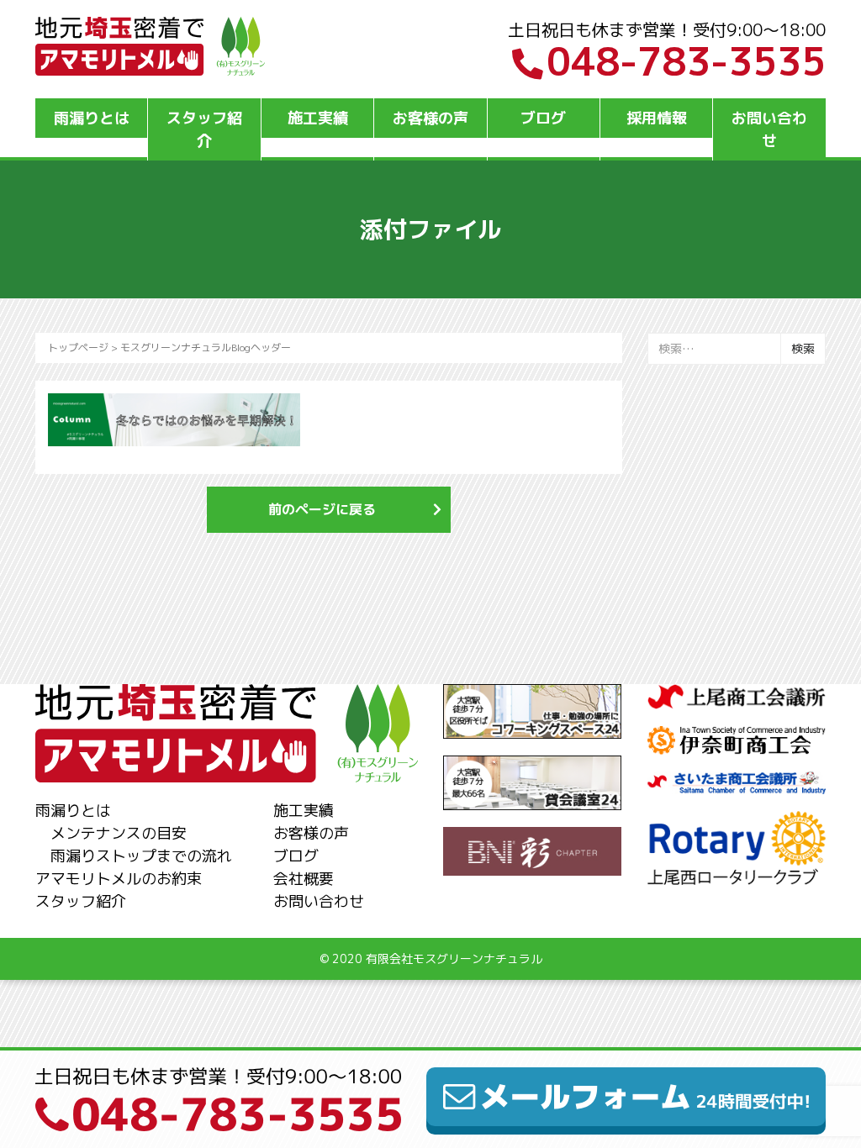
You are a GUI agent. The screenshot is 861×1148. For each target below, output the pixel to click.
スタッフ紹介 (204, 129)
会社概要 (303, 878)
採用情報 (656, 118)
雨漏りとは (91, 118)
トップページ (78, 347)
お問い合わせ (769, 129)
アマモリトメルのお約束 (118, 878)
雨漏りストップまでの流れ (141, 855)
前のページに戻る (322, 509)
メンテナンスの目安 (118, 833)
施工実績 (318, 118)
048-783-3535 (686, 61)
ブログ (543, 118)
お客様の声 (430, 118)
